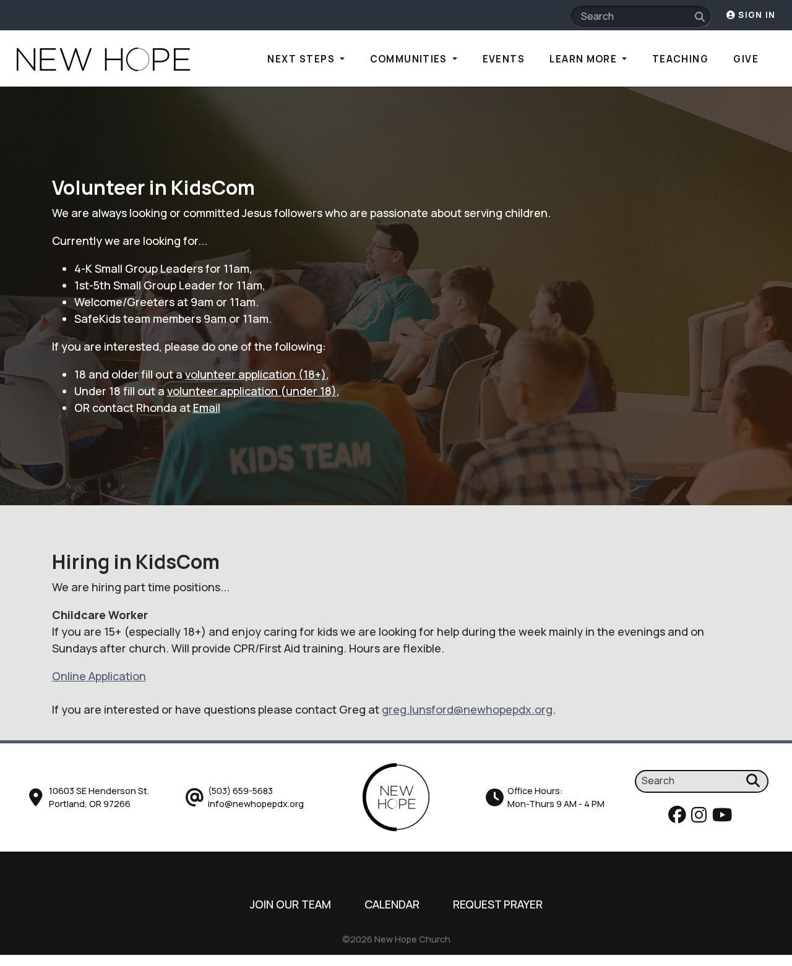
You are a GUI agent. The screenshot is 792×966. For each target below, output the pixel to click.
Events (504, 59)
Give (746, 59)
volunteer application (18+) (255, 374)
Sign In (755, 14)
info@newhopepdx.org (256, 804)
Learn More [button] (584, 59)
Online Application (99, 676)
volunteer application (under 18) (252, 390)
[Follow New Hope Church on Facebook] (679, 818)
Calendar (392, 904)
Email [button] (206, 407)
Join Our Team (290, 904)
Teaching (680, 59)
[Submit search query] (699, 17)
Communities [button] (410, 59)
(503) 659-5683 (240, 791)
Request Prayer (498, 904)
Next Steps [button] (302, 59)
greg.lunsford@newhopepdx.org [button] (467, 709)
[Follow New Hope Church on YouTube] (724, 818)
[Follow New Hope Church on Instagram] (700, 818)
